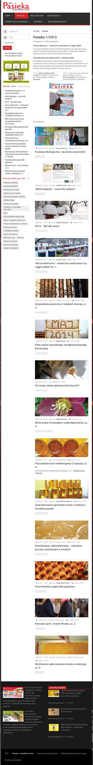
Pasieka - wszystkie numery (23, 753)
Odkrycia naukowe (11, 241)
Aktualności (53, 16)
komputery (36, 79)
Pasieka (20, 16)
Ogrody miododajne (11, 245)
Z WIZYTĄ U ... (40, 628)
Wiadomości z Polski (11, 190)
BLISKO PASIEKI (40, 591)
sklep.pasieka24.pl (57, 22)
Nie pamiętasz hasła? (13, 56)
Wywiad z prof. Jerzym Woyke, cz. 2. (55, 623)
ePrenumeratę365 (69, 77)
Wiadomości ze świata (12, 193)
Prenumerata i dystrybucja (47, 753)
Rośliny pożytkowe (11, 234)
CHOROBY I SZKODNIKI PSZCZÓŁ (12, 208)
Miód (5, 213)
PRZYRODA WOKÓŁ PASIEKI (44, 431)
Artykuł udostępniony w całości (15, 224)
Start (8, 16)
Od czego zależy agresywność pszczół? (57, 385)
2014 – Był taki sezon (47, 226)
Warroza (20, 238)
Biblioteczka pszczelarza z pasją (73, 753)
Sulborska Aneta (61, 419)
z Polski (51, 699)
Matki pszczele (9, 238)
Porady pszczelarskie (16, 22)
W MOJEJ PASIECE (41, 231)
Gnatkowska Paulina (63, 583)
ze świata (64, 714)
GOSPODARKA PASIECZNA (14, 217)
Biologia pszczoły (10, 227)
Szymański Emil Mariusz (64, 501)
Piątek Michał (60, 341)
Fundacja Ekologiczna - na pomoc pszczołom (60, 151)
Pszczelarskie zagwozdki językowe (55, 586)
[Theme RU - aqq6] (16, 6)
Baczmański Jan (61, 148)
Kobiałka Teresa (61, 185)
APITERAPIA (39, 672)
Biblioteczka (36, 16)
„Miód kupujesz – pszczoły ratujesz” (55, 189)
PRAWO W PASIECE (11, 248)
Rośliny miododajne (11, 204)
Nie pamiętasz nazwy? (14, 53)
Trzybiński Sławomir (62, 222)
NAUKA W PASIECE (41, 513)
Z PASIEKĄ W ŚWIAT (11, 231)
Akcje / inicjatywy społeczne (14, 220)
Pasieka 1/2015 (9, 86)
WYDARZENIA (40, 157)
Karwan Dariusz (61, 260)
